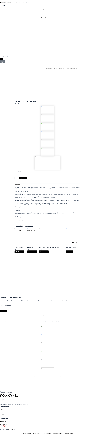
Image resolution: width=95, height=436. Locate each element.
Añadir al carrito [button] (19, 251)
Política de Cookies (37, 433)
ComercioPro (11, 429)
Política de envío (47, 433)
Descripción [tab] (17, 184)
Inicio (42, 17)
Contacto (52, 17)
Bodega (46, 17)
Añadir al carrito (23, 178)
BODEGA (50, 68)
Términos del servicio (68, 433)
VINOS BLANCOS (56, 68)
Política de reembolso (57, 433)
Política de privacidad (26, 433)
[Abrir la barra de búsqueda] (0, 54)
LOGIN (2, 5)
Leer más (70, 251)
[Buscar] (1, 59)
